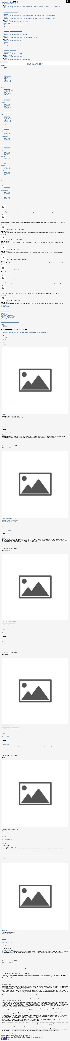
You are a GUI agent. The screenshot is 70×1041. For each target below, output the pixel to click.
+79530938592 (13, 950)
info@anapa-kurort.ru (5, 311)
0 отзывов (10, 632)
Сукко (2, 114)
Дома (44, 6)
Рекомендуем (4, 62)
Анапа (2, 70)
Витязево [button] (6, 14)
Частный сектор (19, 6)
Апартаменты (20, 7)
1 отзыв (9, 530)
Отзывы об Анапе (5, 2)
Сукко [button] (5, 17)
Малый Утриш (4, 131)
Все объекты (6, 6)
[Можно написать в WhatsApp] (2, 435)
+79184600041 (6, 950)
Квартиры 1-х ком (49, 6)
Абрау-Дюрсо (3, 176)
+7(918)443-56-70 (19, 309)
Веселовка (3, 144)
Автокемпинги (19, 24)
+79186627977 (13, 538)
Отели (24, 6)
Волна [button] (5, 33)
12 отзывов (10, 426)
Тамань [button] (5, 58)
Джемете (3, 87)
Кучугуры (3, 170)
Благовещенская (4, 136)
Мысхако (3, 180)
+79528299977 (6, 640)
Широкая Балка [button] (7, 52)
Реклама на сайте (4, 308)
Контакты (4, 422)
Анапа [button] (5, 5)
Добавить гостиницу (13, 2)
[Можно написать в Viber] (4, 435)
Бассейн (5, 67)
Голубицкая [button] (6, 36)
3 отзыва (10, 839)
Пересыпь (3, 165)
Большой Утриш (4, 124)
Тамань (2, 195)
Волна (2, 150)
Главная (2, 324)
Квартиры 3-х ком (8, 7)
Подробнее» (3, 214)
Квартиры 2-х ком (57, 6)
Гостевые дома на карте (6, 332)
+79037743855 (6, 847)
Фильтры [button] (3, 339)
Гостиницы (35, 6)
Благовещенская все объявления (17, 332)
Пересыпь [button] (6, 39)
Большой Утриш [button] (7, 20)
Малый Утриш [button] (7, 23)
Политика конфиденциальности (36, 1037)
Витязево (3, 102)
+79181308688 (6, 434)
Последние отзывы (5, 306)
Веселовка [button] (6, 29)
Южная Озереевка (4, 190)
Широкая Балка (4, 185)
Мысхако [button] (6, 49)
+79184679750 (6, 538)
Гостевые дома (13, 6)
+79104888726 (13, 847)
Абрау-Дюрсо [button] (7, 45)
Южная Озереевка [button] (8, 55)
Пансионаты (14, 7)
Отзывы (5, 68)
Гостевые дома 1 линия (20, 10)
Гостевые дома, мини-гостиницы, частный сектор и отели (37, 332)
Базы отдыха (40, 6)
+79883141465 (6, 744)
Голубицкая (3, 156)
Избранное (4, 3)
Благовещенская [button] (7, 26)
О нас (15, 3)
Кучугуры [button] (6, 42)
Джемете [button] (6, 9)
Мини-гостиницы (29, 6)
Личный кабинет (10, 3)
